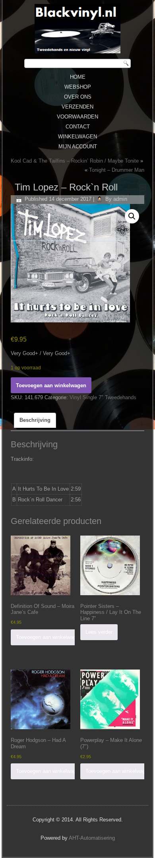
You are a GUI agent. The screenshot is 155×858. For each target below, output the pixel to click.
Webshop (77, 87)
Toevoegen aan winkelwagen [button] (48, 637)
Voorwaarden (77, 117)
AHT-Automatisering (92, 838)
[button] (132, 216)
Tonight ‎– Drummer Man (116, 170)
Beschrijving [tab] (34, 420)
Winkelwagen (77, 137)
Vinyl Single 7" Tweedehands (103, 397)
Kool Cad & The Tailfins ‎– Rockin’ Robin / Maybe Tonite (75, 161)
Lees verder (98, 632)
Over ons (77, 97)
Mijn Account (77, 146)
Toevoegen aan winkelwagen (51, 385)
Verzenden (77, 107)
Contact (78, 127)
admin (120, 199)
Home (77, 77)
